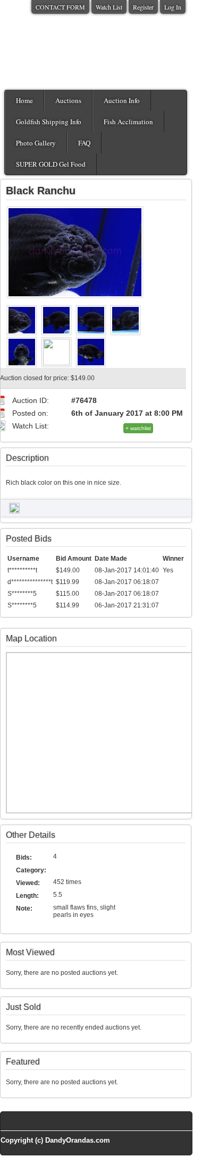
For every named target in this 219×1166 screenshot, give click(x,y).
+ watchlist (138, 428)
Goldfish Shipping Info (48, 121)
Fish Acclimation (128, 121)
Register (143, 7)
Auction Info (122, 100)
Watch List (109, 7)
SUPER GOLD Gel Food (51, 164)
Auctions (68, 100)
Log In (172, 7)
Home (24, 100)
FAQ (84, 143)
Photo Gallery (36, 143)
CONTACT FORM (60, 7)
